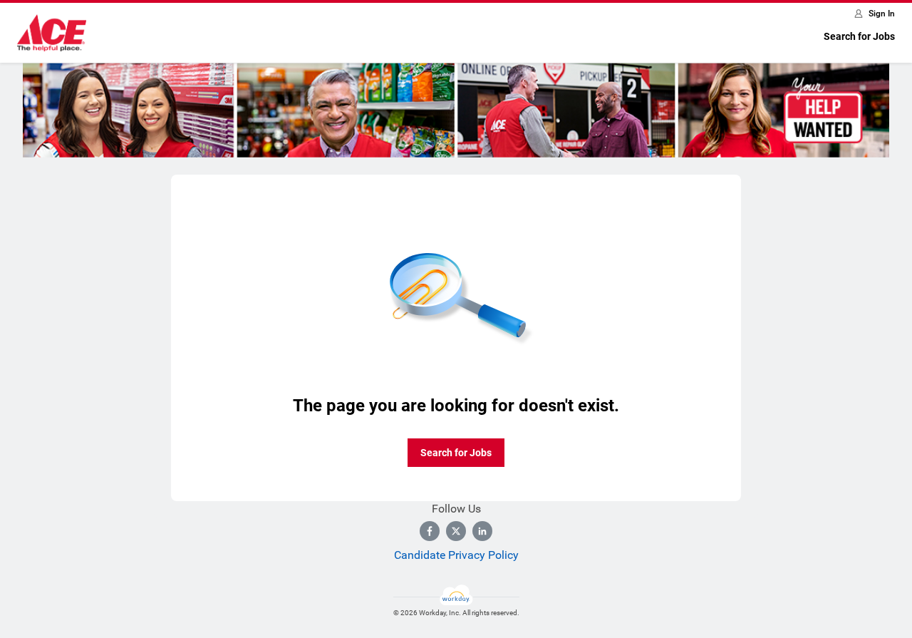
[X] (456, 531)
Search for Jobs (859, 36)
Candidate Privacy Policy (456, 555)
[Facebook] (430, 531)
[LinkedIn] (482, 531)
